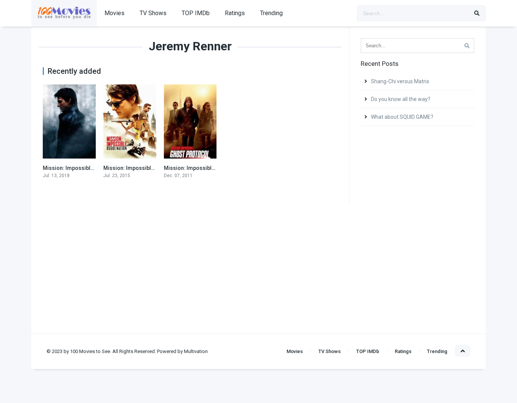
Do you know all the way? (400, 99)
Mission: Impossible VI (71, 168)
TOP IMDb (196, 13)
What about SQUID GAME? (402, 117)
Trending (271, 13)
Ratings (235, 13)
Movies (114, 13)
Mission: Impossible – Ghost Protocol (211, 168)
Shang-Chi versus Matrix (400, 81)
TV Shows (153, 13)
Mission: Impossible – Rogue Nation (148, 168)
